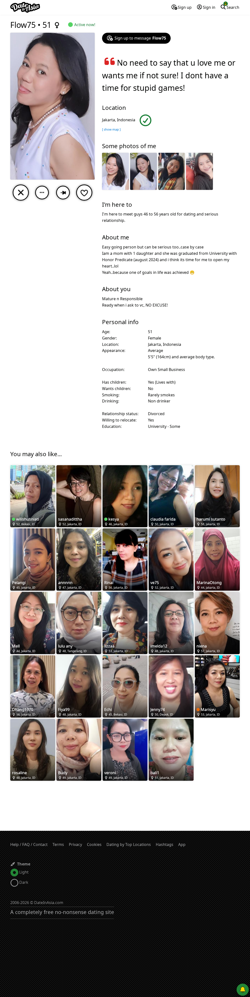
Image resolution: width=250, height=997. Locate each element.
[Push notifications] (243, 990)
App (182, 844)
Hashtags (164, 844)
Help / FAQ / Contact (29, 844)
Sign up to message (140, 38)
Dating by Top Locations (128, 844)
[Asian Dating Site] (25, 7)
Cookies (94, 844)
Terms (58, 844)
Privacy (75, 844)
